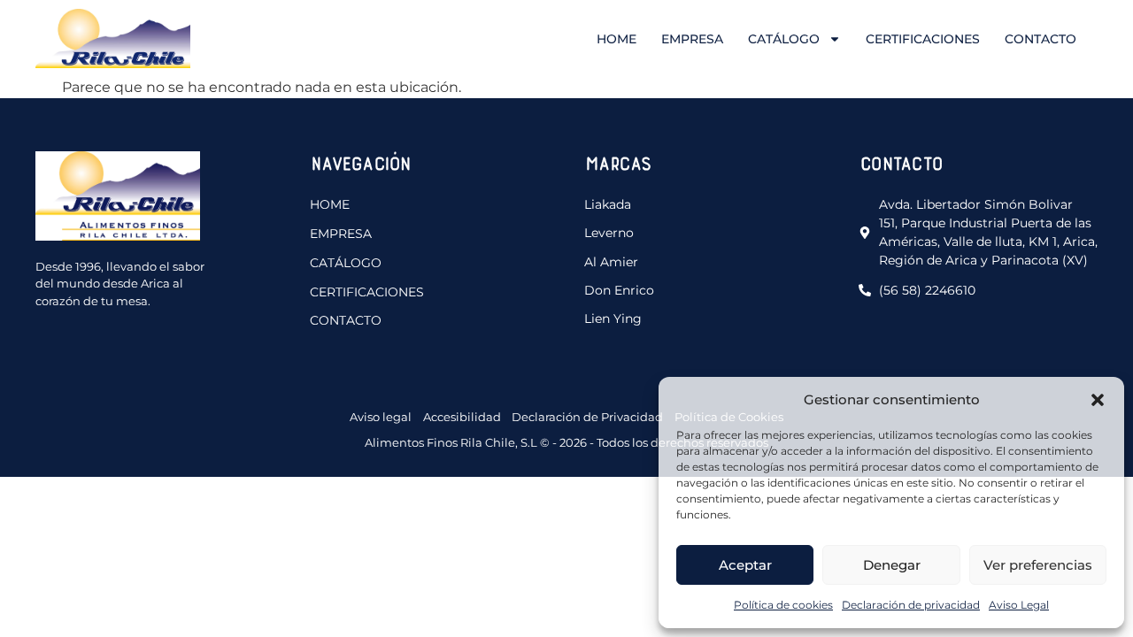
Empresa (692, 39)
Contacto (1040, 39)
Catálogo (784, 39)
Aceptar (745, 564)
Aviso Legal (1019, 604)
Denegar (892, 564)
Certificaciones (923, 39)
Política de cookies (783, 604)
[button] (1097, 400)
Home (616, 39)
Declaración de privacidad (911, 604)
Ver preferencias (1037, 564)
